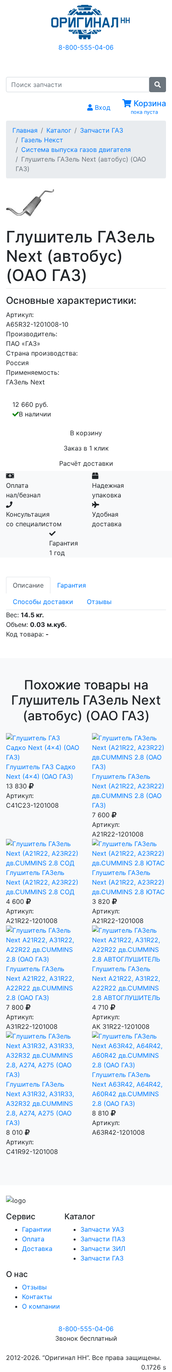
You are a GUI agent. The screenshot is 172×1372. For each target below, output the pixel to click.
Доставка (37, 1249)
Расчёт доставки (86, 463)
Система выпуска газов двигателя (76, 149)
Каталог (58, 130)
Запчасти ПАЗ (102, 1239)
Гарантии (36, 1229)
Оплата (33, 1239)
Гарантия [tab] (71, 585)
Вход (101, 107)
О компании (41, 1306)
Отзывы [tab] (99, 602)
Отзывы (34, 1287)
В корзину (86, 433)
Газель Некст (42, 140)
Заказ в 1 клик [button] (86, 448)
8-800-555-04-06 (86, 47)
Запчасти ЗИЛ (102, 1249)
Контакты (37, 1297)
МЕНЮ (92, 64)
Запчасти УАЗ (102, 1229)
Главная (25, 130)
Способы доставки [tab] (43, 602)
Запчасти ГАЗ (101, 130)
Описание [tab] (28, 585)
